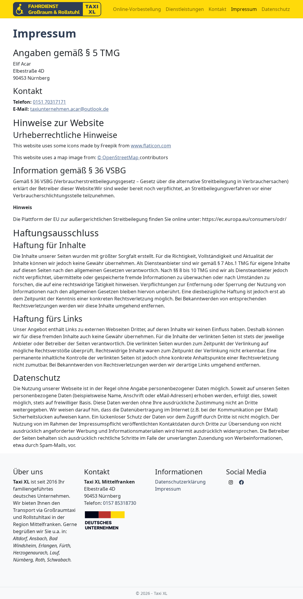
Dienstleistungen (185, 9)
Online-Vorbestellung (137, 9)
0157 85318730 (119, 503)
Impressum (244, 9)
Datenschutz (276, 9)
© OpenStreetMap (118, 157)
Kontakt (217, 9)
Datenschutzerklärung (180, 481)
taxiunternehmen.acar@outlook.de (69, 109)
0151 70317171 (49, 102)
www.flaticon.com (151, 145)
